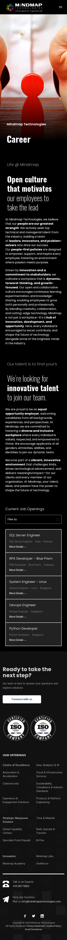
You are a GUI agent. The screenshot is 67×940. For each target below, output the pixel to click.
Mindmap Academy (14, 863)
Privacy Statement (36, 926)
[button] (33, 519)
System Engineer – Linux (28, 581)
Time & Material (45, 818)
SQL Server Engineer (24, 535)
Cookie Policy (53, 926)
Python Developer (23, 628)
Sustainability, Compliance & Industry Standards (49, 787)
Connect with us (22, 699)
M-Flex (40, 840)
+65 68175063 (21, 886)
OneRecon (42, 863)
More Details (16, 546)
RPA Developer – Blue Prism (31, 558)
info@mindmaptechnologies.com (41, 901)
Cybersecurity (11, 783)
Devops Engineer (22, 605)
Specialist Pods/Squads (17, 840)
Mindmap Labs (44, 856)
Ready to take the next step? (27, 672)
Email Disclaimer (33, 929)
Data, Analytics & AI (47, 765)
